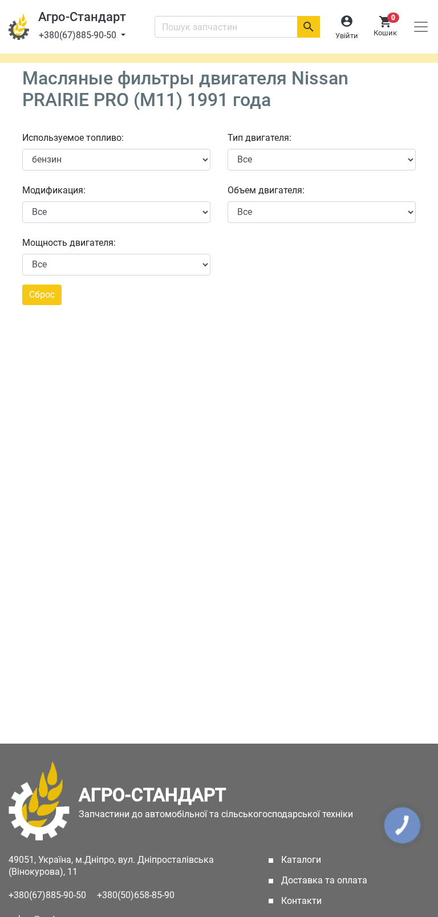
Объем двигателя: (266, 190)
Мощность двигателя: (69, 242)
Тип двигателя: (259, 137)
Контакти (300, 900)
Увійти (346, 35)
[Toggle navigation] (420, 26)
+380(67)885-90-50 (79, 35)
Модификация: (54, 190)
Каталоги (317, 859)
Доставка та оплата (323, 880)
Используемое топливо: (73, 137)
